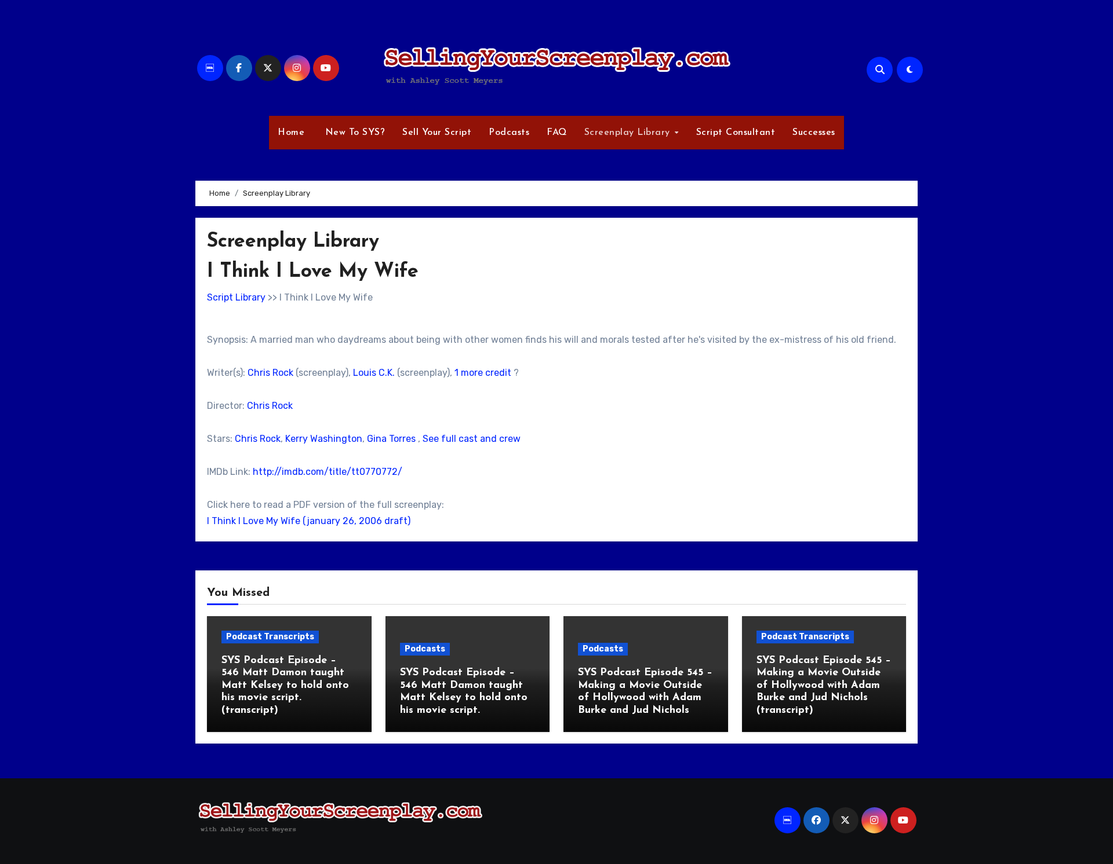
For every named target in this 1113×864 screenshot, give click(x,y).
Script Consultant (736, 132)
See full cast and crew (472, 438)
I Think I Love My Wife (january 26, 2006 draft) (308, 520)
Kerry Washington (323, 438)
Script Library (236, 297)
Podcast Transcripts (270, 637)
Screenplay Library (629, 132)
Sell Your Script (436, 132)
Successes (813, 132)
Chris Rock (270, 372)
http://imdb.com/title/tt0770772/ (327, 471)
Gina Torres (391, 438)
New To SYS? (353, 132)
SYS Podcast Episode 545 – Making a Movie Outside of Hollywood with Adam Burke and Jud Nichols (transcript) (823, 686)
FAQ (557, 132)
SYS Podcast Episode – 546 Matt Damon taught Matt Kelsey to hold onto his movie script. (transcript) (285, 686)
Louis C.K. (374, 372)
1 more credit (482, 372)
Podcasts (509, 132)
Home (291, 132)
